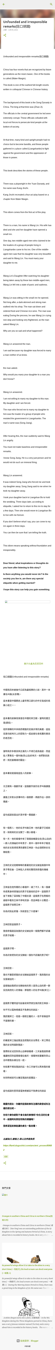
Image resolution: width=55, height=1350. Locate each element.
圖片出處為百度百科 (33, 663)
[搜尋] (51, 4)
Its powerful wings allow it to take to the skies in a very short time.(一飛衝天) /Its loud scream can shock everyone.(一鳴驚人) (27, 1269)
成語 (5, 1157)
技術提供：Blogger (29, 1341)
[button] (4, 35)
